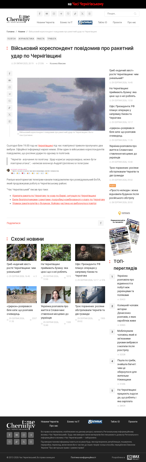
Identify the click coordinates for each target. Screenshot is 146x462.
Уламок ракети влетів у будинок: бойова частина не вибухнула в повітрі (54, 203)
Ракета (40, 39)
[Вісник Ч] (85, 23)
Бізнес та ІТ (66, 22)
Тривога (51, 39)
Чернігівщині (45, 145)
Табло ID (102, 22)
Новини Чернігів (45, 22)
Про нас (131, 22)
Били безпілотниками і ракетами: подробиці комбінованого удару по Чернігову (58, 199)
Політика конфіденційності (83, 457)
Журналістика (26, 39)
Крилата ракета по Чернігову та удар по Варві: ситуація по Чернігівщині (54, 195)
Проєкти (117, 22)
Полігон (11, 39)
